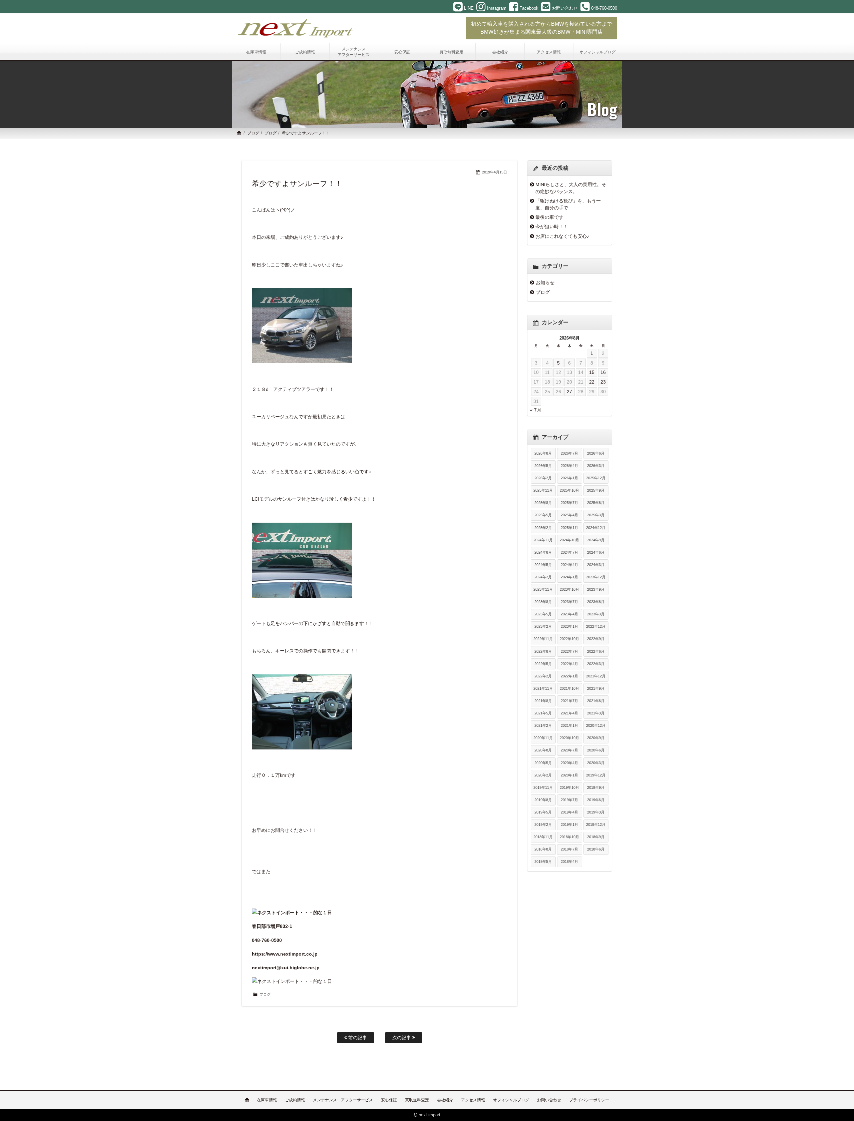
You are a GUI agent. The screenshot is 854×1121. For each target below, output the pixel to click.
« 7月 (535, 410)
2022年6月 (595, 651)
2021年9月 (595, 688)
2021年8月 (543, 701)
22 (591, 382)
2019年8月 (543, 800)
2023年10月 (569, 589)
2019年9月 (595, 787)
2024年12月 (595, 528)
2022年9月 (595, 639)
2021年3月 (595, 713)
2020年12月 (595, 725)
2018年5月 (543, 862)
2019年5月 (543, 812)
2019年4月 (569, 812)
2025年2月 (543, 528)
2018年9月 (595, 837)
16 (603, 372)
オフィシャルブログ (511, 1100)
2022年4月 (569, 664)
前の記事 (357, 1037)
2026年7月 (569, 453)
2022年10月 (569, 639)
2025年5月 (543, 515)
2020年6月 (595, 750)
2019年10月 (569, 787)
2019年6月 (595, 800)
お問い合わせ (549, 1100)
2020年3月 (595, 763)
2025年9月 (595, 490)
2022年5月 (543, 664)
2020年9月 (595, 738)
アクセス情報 (473, 1100)
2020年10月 (569, 738)
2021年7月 (569, 701)
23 (603, 382)
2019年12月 (595, 775)
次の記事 (402, 1037)
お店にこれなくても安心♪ (562, 236)
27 (569, 391)
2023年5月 (543, 614)
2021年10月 (569, 688)
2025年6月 (595, 503)
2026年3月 (595, 466)
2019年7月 (569, 800)
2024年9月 (595, 540)
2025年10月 (569, 490)
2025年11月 (543, 490)
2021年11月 (543, 688)
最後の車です (549, 217)
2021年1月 (569, 725)
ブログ (253, 133)
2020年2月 (543, 775)
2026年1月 (569, 478)
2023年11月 (543, 589)
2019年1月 (569, 824)
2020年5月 (543, 763)
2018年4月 (569, 862)
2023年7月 (569, 602)
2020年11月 (543, 738)
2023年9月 (595, 589)
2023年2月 (543, 626)
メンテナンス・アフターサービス (343, 1100)
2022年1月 (569, 676)
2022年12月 (595, 626)
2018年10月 (569, 837)
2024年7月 (569, 552)
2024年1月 (569, 577)
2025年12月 (595, 478)
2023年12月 (595, 577)
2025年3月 (595, 515)
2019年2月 (543, 824)
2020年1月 (569, 775)
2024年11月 (543, 540)
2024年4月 (569, 565)
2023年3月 (595, 614)
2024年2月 (543, 577)
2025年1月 (569, 528)
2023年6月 (595, 602)
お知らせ (545, 282)
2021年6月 (595, 701)
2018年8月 (543, 849)
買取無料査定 (417, 1100)
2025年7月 (569, 503)
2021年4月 (569, 713)
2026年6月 (595, 453)
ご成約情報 (295, 1100)
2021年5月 (543, 713)
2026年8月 (543, 453)
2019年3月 (595, 812)
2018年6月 (595, 849)
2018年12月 (595, 824)
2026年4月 (569, 466)
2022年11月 (543, 639)
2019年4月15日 (494, 172)
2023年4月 (569, 614)
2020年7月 (569, 750)
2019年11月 (543, 787)
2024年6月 (595, 552)
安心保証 (389, 1100)
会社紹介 (445, 1100)
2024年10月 (569, 540)
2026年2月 (543, 478)
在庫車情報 (267, 1100)
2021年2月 (543, 725)
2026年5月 (543, 466)
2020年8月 (543, 750)
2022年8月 (543, 651)
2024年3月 (595, 565)
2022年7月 (569, 651)
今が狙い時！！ (551, 226)
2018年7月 (569, 849)
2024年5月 (543, 565)
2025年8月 (543, 503)
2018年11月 (543, 837)
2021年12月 (595, 676)
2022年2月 (543, 676)
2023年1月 (569, 626)
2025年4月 (569, 515)
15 (591, 372)
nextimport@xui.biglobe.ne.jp (286, 967)
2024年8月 (543, 552)
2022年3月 (595, 664)
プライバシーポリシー (589, 1100)
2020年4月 (569, 763)
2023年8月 (543, 602)
